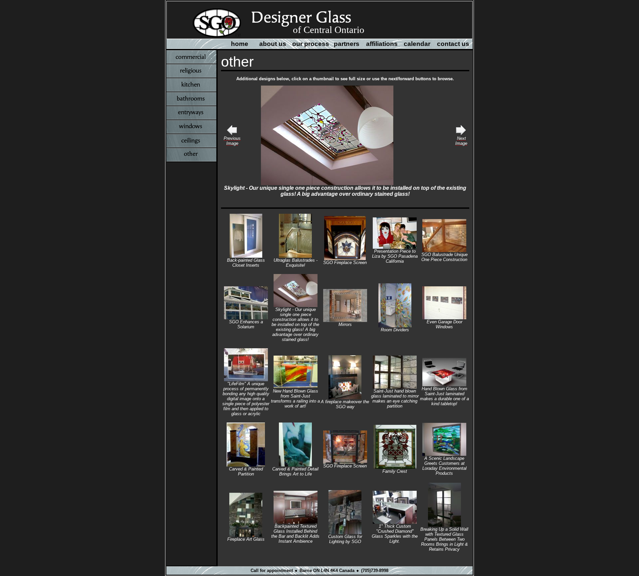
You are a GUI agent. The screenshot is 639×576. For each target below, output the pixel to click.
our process (310, 43)
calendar (417, 43)
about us (272, 43)
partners (346, 43)
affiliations (382, 43)
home (239, 43)
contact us (453, 43)
